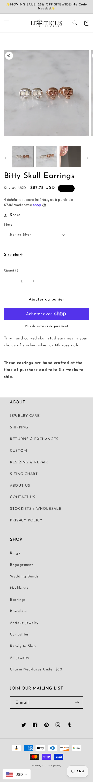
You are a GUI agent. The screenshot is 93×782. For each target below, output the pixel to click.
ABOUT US (20, 486)
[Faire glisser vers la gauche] (5, 157)
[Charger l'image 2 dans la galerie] (46, 156)
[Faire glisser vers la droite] (87, 157)
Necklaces (19, 588)
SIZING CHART (24, 474)
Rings (15, 553)
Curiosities (19, 634)
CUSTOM (18, 451)
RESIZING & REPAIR (29, 462)
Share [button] (15, 215)
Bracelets (18, 611)
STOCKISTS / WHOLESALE (35, 509)
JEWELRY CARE (25, 416)
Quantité (11, 270)
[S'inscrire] (77, 702)
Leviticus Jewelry (51, 766)
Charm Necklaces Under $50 (36, 669)
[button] (6, 23)
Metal (8, 224)
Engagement (21, 565)
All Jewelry (19, 658)
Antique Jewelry (24, 623)
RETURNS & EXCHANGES (34, 439)
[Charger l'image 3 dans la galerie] (70, 156)
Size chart (13, 255)
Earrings (18, 600)
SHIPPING (19, 427)
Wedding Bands (24, 576)
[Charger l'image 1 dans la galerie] (22, 156)
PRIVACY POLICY (26, 520)
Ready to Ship (23, 646)
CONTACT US (22, 497)
